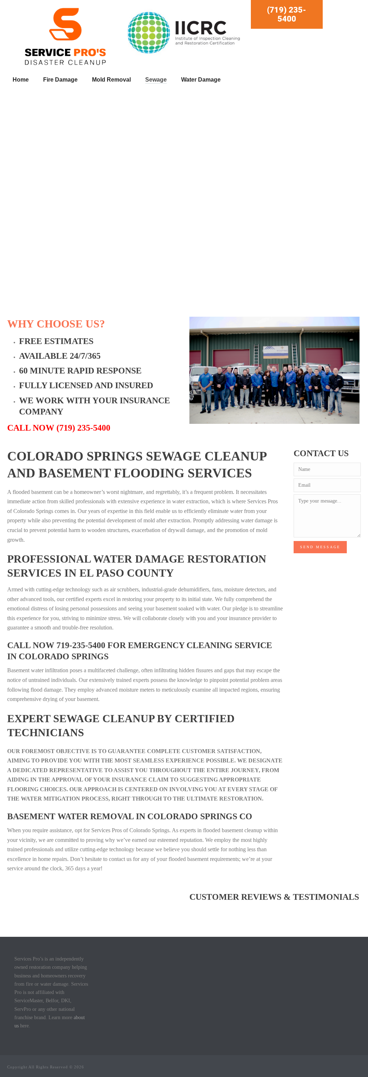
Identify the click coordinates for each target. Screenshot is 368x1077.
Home (21, 80)
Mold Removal (111, 80)
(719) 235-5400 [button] (286, 14)
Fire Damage (60, 80)
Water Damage (201, 80)
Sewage (156, 80)
